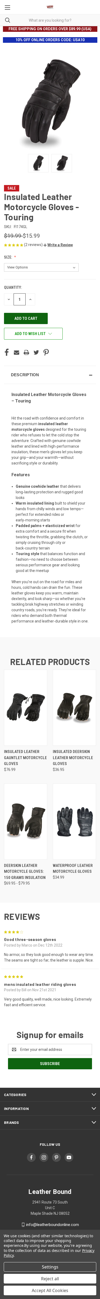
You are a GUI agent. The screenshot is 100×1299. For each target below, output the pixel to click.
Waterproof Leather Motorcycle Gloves (73, 868)
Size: (8, 257)
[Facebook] (6, 352)
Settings (50, 1267)
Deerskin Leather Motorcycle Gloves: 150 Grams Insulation (25, 871)
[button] (58, 245)
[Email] (16, 352)
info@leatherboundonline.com (52, 1224)
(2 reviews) (33, 245)
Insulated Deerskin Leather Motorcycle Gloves (73, 757)
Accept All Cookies (50, 1290)
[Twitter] (36, 352)
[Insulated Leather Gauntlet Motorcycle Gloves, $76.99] (25, 708)
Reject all (50, 1279)
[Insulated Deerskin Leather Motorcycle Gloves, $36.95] (74, 708)
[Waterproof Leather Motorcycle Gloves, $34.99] (74, 822)
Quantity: (13, 287)
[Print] (26, 352)
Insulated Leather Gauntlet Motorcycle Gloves (25, 757)
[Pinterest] (46, 352)
